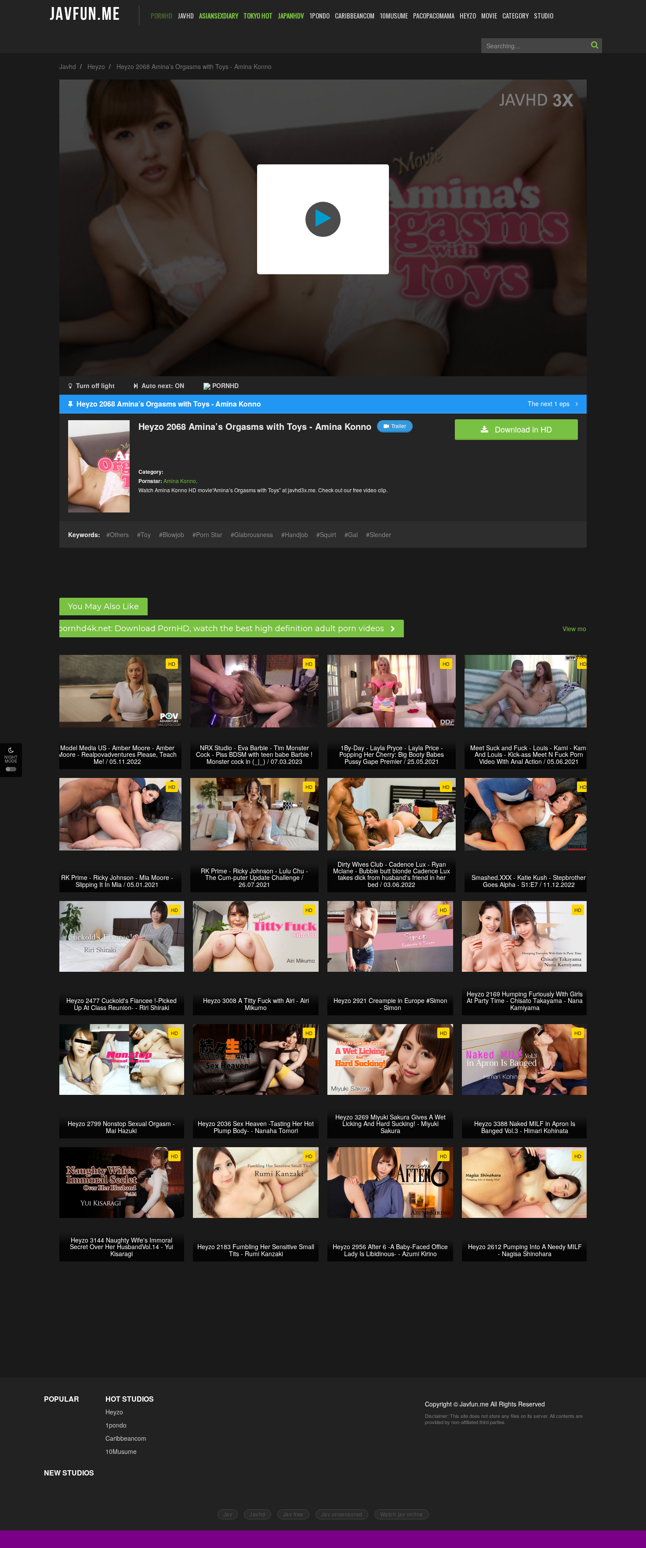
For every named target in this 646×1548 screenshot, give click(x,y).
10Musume (121, 1451)
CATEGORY (515, 15)
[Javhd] (85, 14)
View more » (580, 628)
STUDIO (543, 15)
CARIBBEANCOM (354, 15)
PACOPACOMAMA (433, 15)
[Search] (594, 45)
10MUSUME (394, 15)
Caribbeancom (125, 1438)
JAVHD (186, 15)
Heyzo (96, 66)
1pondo (116, 1425)
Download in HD (522, 429)
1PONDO (319, 15)
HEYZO (468, 15)
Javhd (67, 66)
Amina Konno (179, 480)
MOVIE (489, 15)
